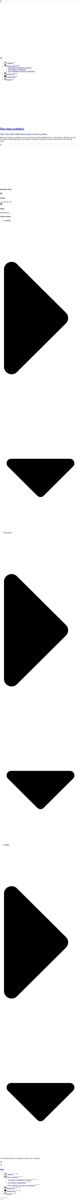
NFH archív (9, 134)
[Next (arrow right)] (3, 1199)
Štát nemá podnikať (12, 128)
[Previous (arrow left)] (1, 1199)
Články (2, 134)
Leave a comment (41, 134)
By (18, 134)
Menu (2, 1169)
